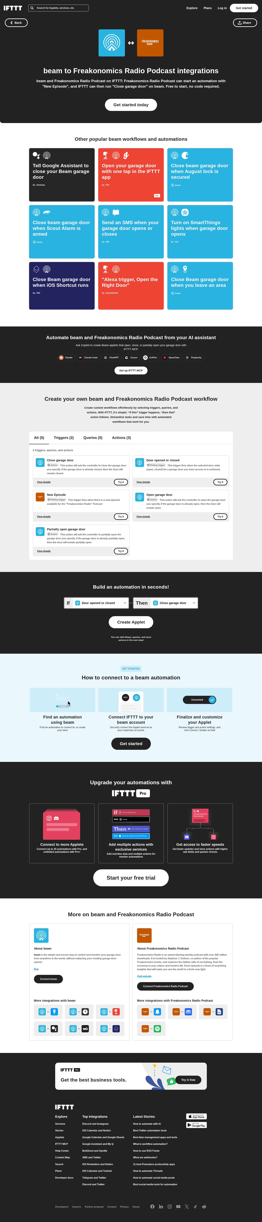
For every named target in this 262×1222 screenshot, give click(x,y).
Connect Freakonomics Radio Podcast (165, 986)
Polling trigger (157, 465)
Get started (244, 8)
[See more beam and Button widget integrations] (110, 1012)
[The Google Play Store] (196, 1125)
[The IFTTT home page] (13, 8)
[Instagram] (169, 1206)
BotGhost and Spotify (94, 1151)
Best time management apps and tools (155, 1137)
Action (54, 465)
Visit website (144, 976)
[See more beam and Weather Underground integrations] (79, 1028)
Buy (36, 969)
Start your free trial (131, 878)
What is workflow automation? (150, 1144)
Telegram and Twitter (94, 1177)
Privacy (124, 1207)
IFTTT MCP (61, 1144)
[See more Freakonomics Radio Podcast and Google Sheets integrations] (213, 1012)
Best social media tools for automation (155, 1184)
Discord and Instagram (95, 1124)
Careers (76, 1207)
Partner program (94, 1207)
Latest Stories (144, 1116)
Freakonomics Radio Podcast (124, 71)
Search (59, 1164)
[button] (131, 744)
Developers (61, 1207)
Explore (192, 8)
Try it (121, 482)
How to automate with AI (147, 1124)
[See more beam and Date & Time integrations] (79, 1012)
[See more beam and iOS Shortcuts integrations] (110, 1028)
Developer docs (64, 1177)
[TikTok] (195, 1206)
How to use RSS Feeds (146, 1151)
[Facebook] (152, 1206)
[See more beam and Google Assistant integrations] (48, 1028)
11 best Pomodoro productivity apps (154, 1164)
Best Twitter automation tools (150, 1130)
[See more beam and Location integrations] (48, 1012)
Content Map (62, 1157)
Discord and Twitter (93, 1184)
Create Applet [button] (131, 622)
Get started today (131, 104)
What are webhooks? (145, 1157)
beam (52, 71)
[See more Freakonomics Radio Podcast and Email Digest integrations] (182, 1012)
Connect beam (48, 979)
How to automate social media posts (154, 1177)
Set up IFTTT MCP (131, 370)
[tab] (39, 438)
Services (60, 1124)
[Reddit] (204, 1206)
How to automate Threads (148, 1171)
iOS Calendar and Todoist (97, 1171)
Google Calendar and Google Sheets (103, 1137)
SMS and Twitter (91, 1157)
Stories (59, 1130)
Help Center (62, 1151)
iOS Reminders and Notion (97, 1164)
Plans (208, 8)
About (135, 1207)
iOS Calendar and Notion (96, 1130)
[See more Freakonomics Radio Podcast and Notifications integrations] (151, 1012)
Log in (222, 8)
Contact (111, 1207)
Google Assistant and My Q (97, 1144)
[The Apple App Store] (196, 1116)
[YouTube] (178, 1206)
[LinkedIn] (161, 1206)
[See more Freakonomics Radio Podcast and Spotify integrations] (151, 1028)
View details (44, 482)
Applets (59, 1137)
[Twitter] (187, 1206)
